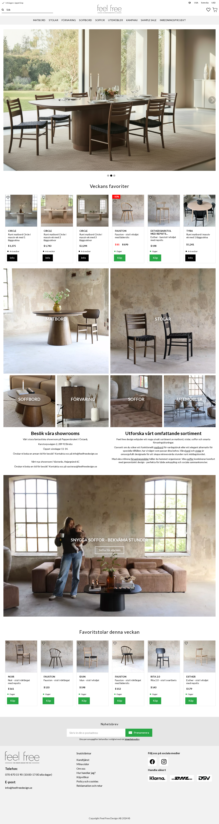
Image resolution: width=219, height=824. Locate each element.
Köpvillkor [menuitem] (82, 777)
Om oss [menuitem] (80, 768)
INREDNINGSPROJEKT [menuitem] (173, 20)
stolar (198, 450)
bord (187, 450)
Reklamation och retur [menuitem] (89, 785)
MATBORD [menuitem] (39, 20)
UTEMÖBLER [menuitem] (115, 20)
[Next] (212, 100)
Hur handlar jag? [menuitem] (86, 772)
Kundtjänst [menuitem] (82, 759)
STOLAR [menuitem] (53, 20)
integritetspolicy (132, 739)
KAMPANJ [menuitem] (132, 20)
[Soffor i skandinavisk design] (109, 100)
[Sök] (3, 10)
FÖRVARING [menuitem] (69, 20)
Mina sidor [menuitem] (82, 764)
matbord (158, 447)
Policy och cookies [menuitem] (87, 781)
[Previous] (7, 100)
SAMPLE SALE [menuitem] (149, 20)
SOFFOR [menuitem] (100, 20)
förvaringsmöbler (140, 458)
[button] (208, 9)
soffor (190, 458)
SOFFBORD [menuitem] (85, 20)
